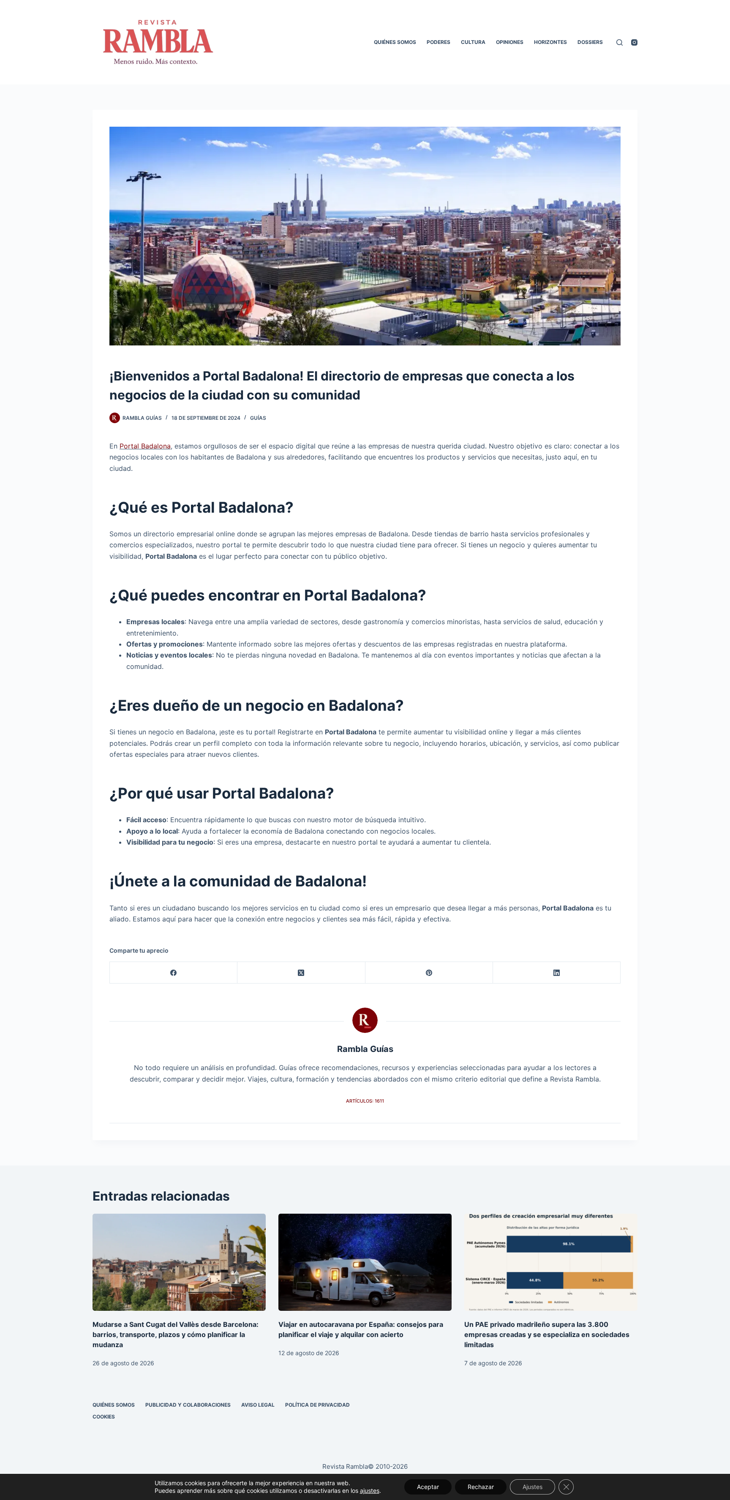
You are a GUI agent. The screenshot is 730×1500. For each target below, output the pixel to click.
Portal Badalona (145, 446)
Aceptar (428, 1486)
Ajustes (532, 1486)
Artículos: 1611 (365, 1101)
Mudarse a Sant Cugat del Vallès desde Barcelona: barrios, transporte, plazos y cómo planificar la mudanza (176, 1334)
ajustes (369, 1490)
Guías (258, 418)
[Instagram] (634, 42)
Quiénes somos (395, 42)
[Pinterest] (429, 973)
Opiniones (509, 42)
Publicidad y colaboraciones (188, 1405)
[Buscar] (619, 42)
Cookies (104, 1416)
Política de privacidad (317, 1405)
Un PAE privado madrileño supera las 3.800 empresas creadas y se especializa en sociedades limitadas (546, 1334)
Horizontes (550, 42)
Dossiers (590, 42)
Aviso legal (258, 1405)
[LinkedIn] (557, 973)
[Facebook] (173, 973)
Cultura (473, 42)
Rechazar (481, 1486)
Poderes (438, 42)
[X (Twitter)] (301, 973)
